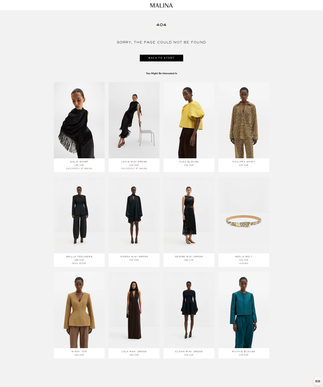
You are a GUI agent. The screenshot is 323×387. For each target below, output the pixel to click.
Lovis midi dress (134, 162)
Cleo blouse (189, 162)
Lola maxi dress (134, 351)
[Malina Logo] (161, 5)
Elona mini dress (189, 351)
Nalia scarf (79, 162)
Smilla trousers (79, 256)
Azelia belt (244, 256)
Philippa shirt (243, 162)
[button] (318, 381)
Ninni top (79, 351)
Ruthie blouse (244, 351)
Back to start (161, 58)
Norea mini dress (134, 256)
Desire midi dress (189, 256)
